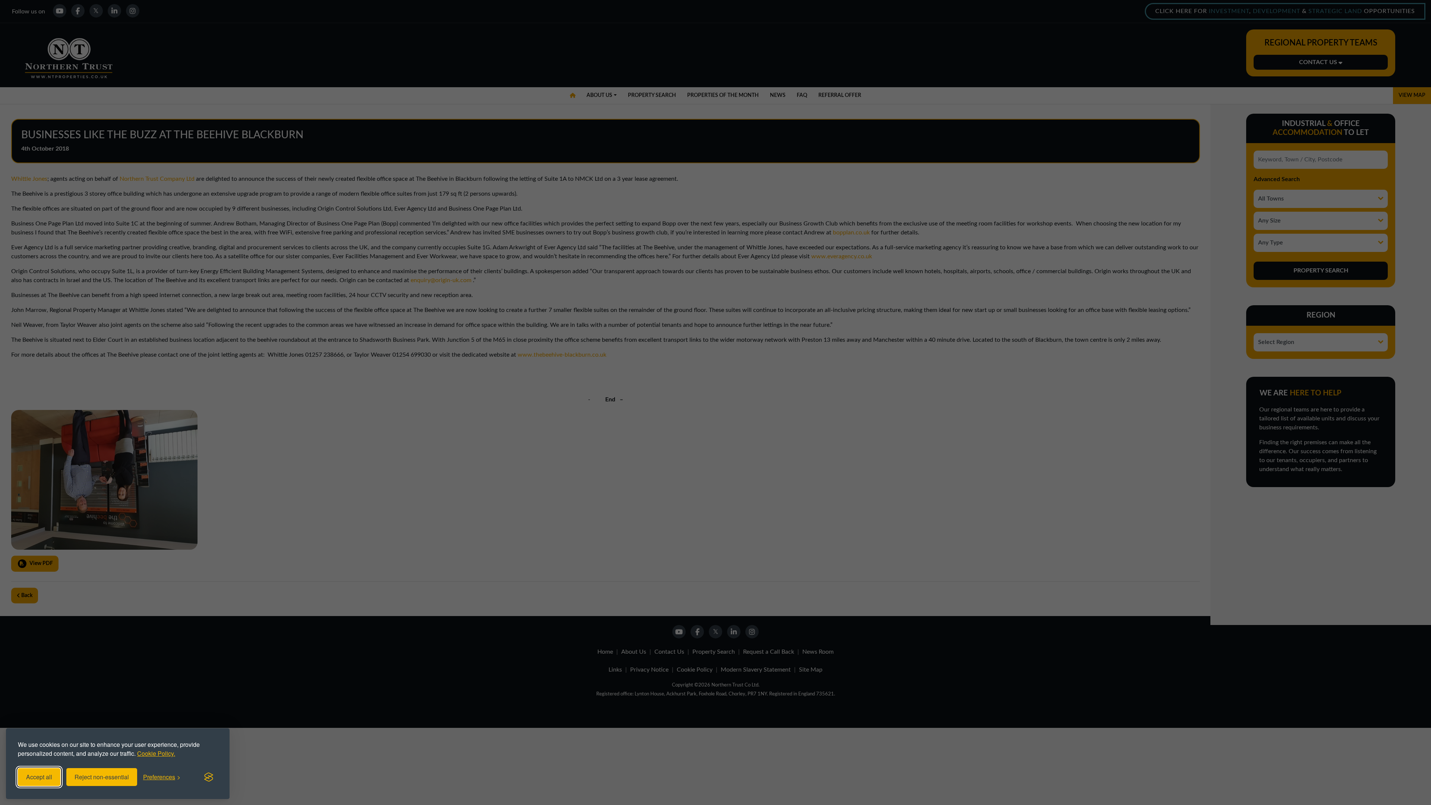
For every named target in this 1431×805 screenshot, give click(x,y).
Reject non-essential (102, 777)
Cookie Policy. (156, 753)
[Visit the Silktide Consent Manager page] (209, 777)
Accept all (39, 777)
